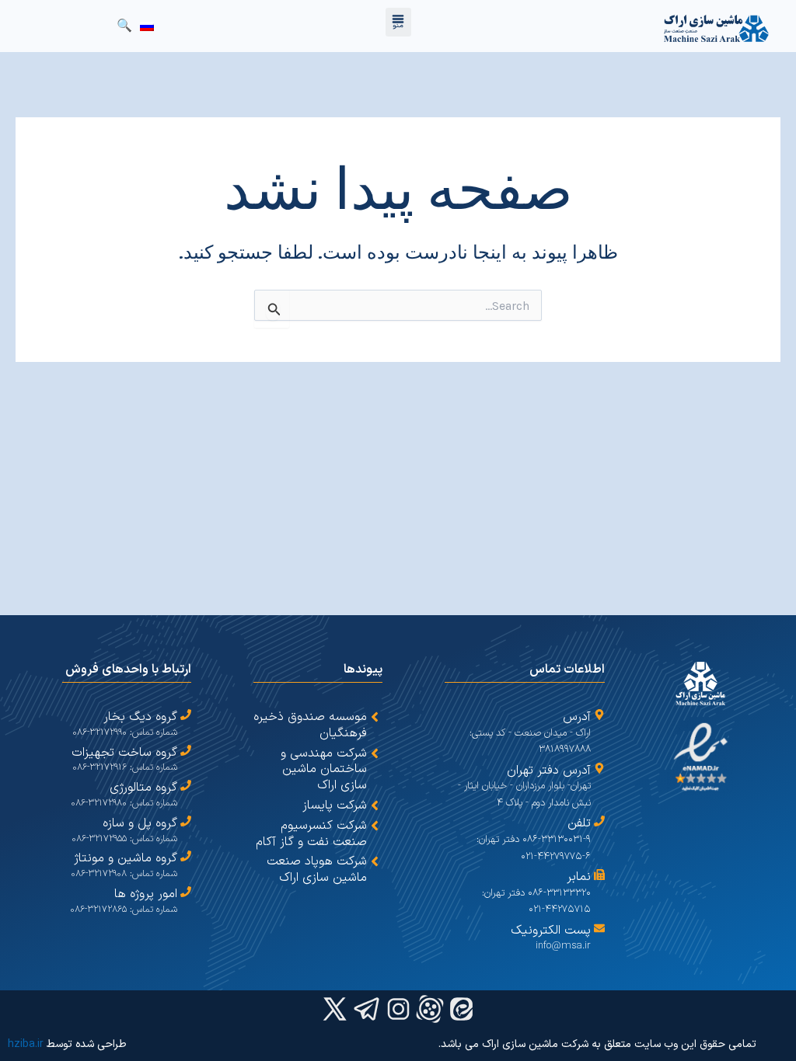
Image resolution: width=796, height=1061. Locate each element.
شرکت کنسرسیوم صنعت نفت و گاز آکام (311, 833)
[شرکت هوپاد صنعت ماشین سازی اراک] (374, 861)
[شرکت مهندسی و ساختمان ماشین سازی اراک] (374, 753)
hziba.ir (26, 1044)
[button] (398, 22)
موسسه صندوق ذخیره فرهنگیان (310, 725)
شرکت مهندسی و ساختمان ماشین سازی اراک (324, 769)
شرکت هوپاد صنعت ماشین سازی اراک (317, 869)
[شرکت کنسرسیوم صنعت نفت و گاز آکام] (374, 825)
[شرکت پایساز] (374, 805)
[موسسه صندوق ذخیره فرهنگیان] (374, 717)
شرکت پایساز (334, 805)
